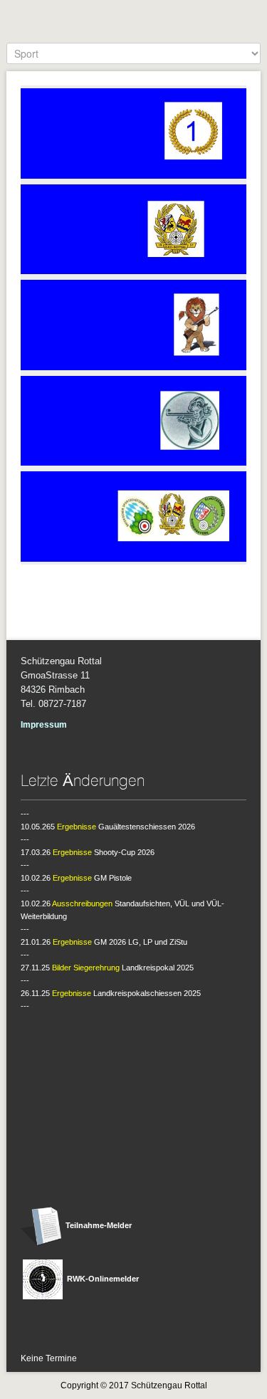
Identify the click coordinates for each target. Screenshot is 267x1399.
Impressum (44, 725)
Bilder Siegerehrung (86, 967)
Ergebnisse (76, 826)
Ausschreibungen (82, 903)
